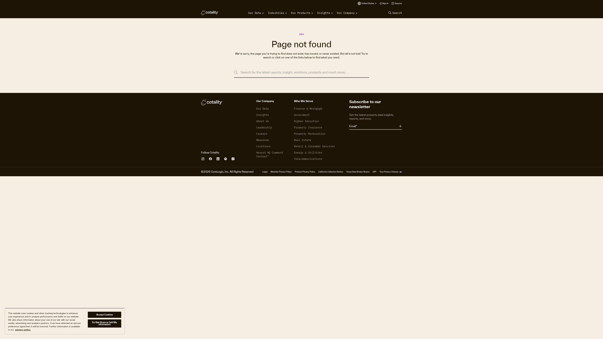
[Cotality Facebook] (210, 159)
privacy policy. (23, 329)
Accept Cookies (104, 314)
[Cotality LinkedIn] (218, 159)
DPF (374, 172)
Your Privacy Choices (389, 172)
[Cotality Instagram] (203, 159)
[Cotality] (210, 12)
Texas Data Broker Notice (357, 172)
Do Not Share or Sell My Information (104, 323)
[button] (369, 3)
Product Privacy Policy (305, 172)
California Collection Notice (330, 172)
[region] (64, 321)
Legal (264, 172)
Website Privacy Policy (281, 172)
